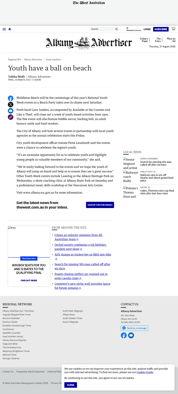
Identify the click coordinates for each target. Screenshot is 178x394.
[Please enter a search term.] (116, 29)
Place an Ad (171, 39)
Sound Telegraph (70, 322)
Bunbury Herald (10, 322)
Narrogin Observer (11, 358)
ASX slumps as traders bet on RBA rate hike (83, 254)
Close (70, 385)
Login (147, 29)
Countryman (8, 329)
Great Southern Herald (13, 336)
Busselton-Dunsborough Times (17, 325)
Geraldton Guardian (12, 333)
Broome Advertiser (11, 318)
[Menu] (4, 29)
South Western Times (72, 318)
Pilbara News (69, 314)
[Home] (9, 29)
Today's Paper (144, 39)
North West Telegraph (73, 311)
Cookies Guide (145, 372)
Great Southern (53, 59)
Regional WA (14, 59)
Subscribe (161, 29)
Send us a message (137, 328)
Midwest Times (10, 354)
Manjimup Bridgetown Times (16, 351)
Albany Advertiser (33, 59)
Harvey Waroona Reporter (14, 340)
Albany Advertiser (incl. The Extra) (18, 311)
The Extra (158, 39)
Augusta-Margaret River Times (16, 314)
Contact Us (8, 371)
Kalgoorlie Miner (10, 344)
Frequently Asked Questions (30, 371)
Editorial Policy (54, 371)
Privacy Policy (58, 383)
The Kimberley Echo (12, 347)
